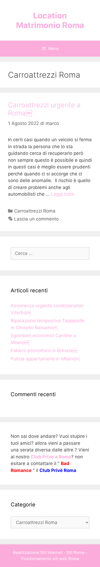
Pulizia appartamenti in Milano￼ (45, 358)
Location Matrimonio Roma (50, 20)
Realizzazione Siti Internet (37, 552)
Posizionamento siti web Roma (50, 558)
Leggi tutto (62, 194)
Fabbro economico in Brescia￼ (44, 350)
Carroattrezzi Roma (34, 211)
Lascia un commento (36, 219)
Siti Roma (75, 552)
